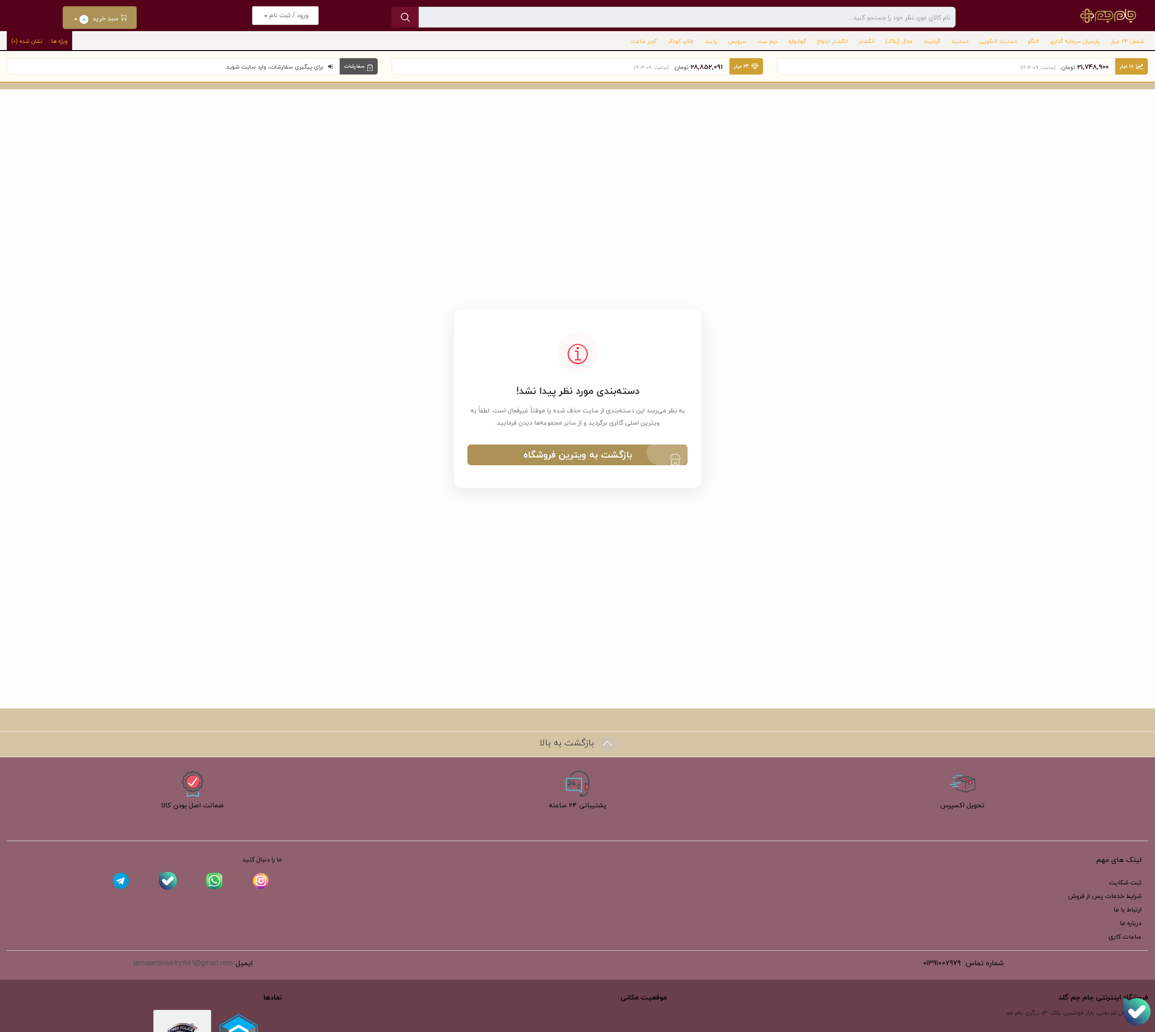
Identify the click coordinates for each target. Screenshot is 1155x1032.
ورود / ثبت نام (288, 15)
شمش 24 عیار (1127, 41)
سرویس (737, 41)
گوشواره (797, 41)
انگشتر (866, 41)
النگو (1033, 41)
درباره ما (1130, 923)
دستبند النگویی (998, 41)
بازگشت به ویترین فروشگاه (577, 455)
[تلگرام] (121, 882)
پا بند (711, 41)
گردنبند (932, 41)
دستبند (960, 41)
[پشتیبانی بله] (1136, 1011)
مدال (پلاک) (899, 41)
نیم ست (767, 41)
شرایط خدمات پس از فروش (1104, 896)
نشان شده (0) (26, 41)
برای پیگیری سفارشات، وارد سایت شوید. (274, 67)
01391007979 (942, 963)
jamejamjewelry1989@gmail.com (183, 963)
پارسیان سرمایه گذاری (1075, 41)
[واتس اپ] (214, 882)
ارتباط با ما (1127, 909)
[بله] (168, 882)
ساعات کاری (1125, 936)
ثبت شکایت (1125, 882)
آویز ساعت (644, 41)
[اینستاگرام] (261, 882)
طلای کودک (681, 41)
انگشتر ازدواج (832, 41)
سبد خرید (101, 19)
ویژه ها (59, 41)
